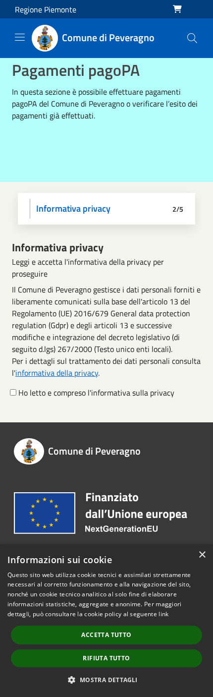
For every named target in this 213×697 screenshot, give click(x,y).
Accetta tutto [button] (106, 635)
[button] (106, 680)
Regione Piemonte (45, 9)
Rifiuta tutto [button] (106, 658)
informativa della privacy (56, 373)
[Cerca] (192, 38)
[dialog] (106, 620)
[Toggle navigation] (20, 37)
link (163, 614)
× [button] (202, 555)
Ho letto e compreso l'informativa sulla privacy (96, 393)
